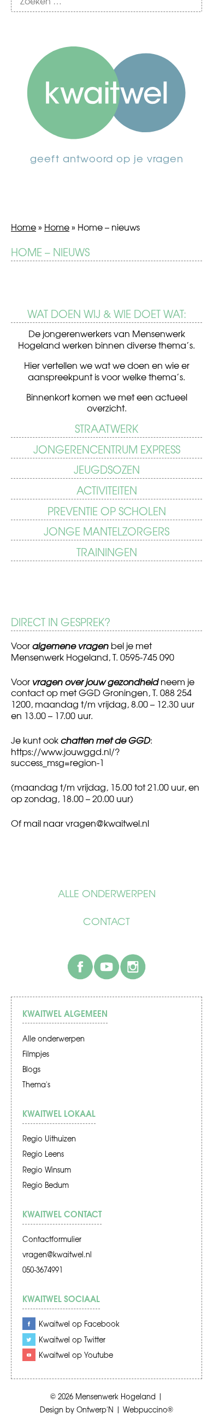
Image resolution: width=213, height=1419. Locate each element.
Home (23, 226)
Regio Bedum (45, 1185)
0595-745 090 (147, 656)
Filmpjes (35, 1054)
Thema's (36, 1084)
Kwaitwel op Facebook (79, 1323)
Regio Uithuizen (49, 1138)
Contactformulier (51, 1239)
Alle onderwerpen (107, 893)
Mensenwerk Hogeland (115, 1396)
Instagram (133, 966)
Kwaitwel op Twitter (72, 1339)
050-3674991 (42, 1269)
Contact (106, 921)
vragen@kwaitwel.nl (57, 1254)
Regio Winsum (46, 1169)
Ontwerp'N (95, 1409)
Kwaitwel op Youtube (76, 1355)
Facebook (80, 966)
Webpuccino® (148, 1409)
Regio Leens (43, 1154)
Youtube (106, 966)
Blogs (31, 1069)
